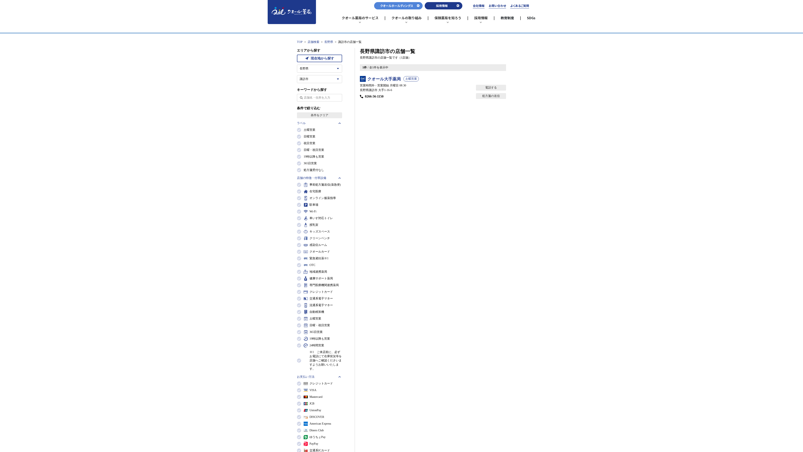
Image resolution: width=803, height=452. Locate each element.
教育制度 (507, 17)
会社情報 (479, 6)
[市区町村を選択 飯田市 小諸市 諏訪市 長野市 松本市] (319, 79)
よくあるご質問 (519, 6)
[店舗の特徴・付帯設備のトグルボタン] (339, 178)
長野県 (328, 42)
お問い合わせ (497, 6)
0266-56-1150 (374, 96)
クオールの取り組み (406, 19)
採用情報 (483, 19)
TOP (300, 42)
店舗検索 (313, 42)
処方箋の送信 (491, 96)
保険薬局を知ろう (448, 19)
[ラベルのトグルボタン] (339, 123)
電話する (491, 87)
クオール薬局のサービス (360, 19)
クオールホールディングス (396, 6)
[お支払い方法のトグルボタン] (339, 376)
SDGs (531, 17)
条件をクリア (319, 115)
